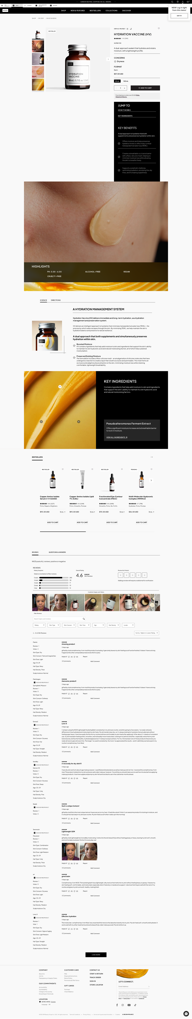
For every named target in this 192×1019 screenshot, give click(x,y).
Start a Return (96, 974)
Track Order (95, 977)
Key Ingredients (125, 116)
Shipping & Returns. (121, 97)
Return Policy (68, 978)
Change (53, 1002)
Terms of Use (127, 998)
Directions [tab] (56, 300)
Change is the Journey (45, 991)
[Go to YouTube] (129, 1005)
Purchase (67, 989)
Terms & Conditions (75, 1014)
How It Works (124, 110)
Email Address (123, 986)
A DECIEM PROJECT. (128, 1014)
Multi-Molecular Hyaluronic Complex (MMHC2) (141, 497)
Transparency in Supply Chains (48, 978)
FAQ (65, 974)
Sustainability (43, 989)
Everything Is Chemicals (46, 994)
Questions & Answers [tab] (57, 552)
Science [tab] (43, 300)
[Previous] (77, 2)
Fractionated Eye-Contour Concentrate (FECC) (110, 497)
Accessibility (43, 987)
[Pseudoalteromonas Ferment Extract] (60, 386)
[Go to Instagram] (123, 1005)
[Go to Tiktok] (135, 1005)
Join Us (41, 976)
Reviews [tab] (35, 552)
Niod (17, 5)
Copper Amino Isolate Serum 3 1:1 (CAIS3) (49, 497)
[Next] (115, 2)
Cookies (117, 1014)
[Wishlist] (159, 28)
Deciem (55, 5)
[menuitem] (5, 5)
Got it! (179, 15)
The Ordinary (7, 5)
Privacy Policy (87, 1014)
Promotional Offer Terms (71, 980)
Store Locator (96, 985)
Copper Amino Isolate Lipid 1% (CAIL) (82, 497)
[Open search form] (172, 2)
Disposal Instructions (70, 976)
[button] (63, 10)
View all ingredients (115, 437)
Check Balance (68, 991)
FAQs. (138, 95)
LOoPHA (29, 5)
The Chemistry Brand (43, 5)
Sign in (93, 981)
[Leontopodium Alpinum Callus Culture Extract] (78, 421)
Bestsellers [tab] (37, 457)
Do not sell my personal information (103, 1014)
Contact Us (141, 998)
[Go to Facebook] (117, 1005)
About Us (42, 974)
